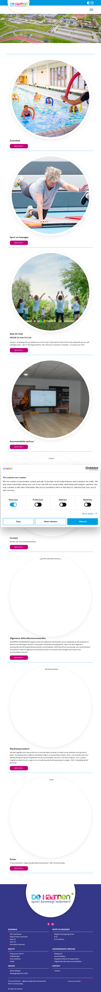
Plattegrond (58, 954)
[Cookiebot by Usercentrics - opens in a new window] (87, 468)
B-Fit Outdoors (59, 939)
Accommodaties (59, 956)
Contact (57, 971)
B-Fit (55, 937)
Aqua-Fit (13, 939)
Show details (87, 514)
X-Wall (12, 961)
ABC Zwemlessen (16, 934)
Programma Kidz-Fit (17, 954)
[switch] (38, 505)
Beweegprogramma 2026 (19, 973)
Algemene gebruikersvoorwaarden (34, 981)
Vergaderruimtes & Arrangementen (66, 959)
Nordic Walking (15, 971)
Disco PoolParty (15, 959)
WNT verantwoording (15, 984)
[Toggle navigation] (91, 10)
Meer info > (19, 146)
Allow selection (50, 521)
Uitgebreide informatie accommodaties (67, 961)
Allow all (82, 521)
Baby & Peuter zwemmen (19, 937)
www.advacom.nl (87, 981)
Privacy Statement (14, 981)
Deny (18, 521)
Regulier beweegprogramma (64, 934)
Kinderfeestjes (15, 956)
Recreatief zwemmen (17, 944)
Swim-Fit (13, 942)
